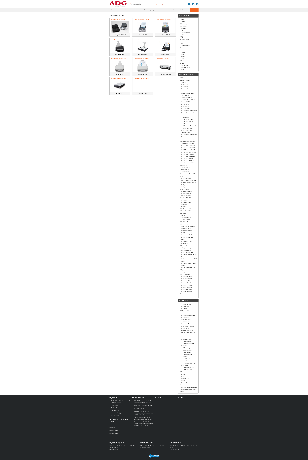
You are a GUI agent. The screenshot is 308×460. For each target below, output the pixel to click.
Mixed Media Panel (186, 195)
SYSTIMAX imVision (188, 158)
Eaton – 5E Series (187, 276)
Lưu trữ (184, 345)
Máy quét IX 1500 (142, 35)
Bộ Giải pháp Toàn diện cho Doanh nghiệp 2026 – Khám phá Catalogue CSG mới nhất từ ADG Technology (143, 413)
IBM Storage (187, 352)
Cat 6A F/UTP (186, 106)
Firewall (185, 382)
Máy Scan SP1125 (142, 74)
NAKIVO (183, 52)
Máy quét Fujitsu (187, 187)
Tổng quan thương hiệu (187, 248)
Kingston (183, 48)
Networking (184, 204)
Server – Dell (184, 224)
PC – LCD (183, 215)
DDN (182, 30)
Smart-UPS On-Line (186, 228)
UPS (184, 376)
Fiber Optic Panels (188, 119)
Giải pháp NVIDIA (185, 311)
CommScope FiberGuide (189, 145)
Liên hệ (181, 10)
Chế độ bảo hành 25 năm (187, 93)
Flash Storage (189, 361)
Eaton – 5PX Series (188, 280)
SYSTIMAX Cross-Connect (189, 152)
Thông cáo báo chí (171, 10)
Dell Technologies (185, 32)
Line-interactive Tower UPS (188, 174)
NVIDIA (183, 56)
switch (182, 385)
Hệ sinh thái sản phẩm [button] (139, 10)
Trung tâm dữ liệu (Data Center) (189, 387)
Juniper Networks (185, 45)
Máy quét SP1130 (119, 74)
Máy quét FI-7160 (165, 35)
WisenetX (185, 91)
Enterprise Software (186, 304)
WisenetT (185, 89)
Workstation (184, 296)
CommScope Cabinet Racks (190, 110)
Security (183, 380)
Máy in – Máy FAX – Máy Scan (188, 180)
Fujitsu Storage (188, 350)
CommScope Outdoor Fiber (188, 141)
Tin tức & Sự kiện (185, 246)
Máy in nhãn (186, 184)
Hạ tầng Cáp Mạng (185, 319)
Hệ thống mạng (185, 321)
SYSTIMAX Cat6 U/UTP (189, 147)
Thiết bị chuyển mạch (186, 230)
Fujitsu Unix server (189, 367)
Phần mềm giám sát (186, 217)
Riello (182, 63)
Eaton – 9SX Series (188, 291)
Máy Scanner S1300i (165, 74)
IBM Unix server (188, 369)
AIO (182, 78)
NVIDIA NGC (186, 317)
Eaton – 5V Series (187, 283)
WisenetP (185, 84)
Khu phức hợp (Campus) (187, 330)
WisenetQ (185, 86)
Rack (184, 374)
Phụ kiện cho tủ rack (188, 252)
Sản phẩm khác (185, 378)
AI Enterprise (186, 313)
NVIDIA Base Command (189, 315)
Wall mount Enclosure (186, 293)
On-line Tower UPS (186, 211)
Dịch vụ (152, 10)
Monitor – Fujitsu (187, 202)
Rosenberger (184, 65)
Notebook (183, 206)
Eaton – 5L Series (187, 278)
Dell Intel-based (188, 341)
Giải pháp (126, 10)
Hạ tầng (185, 308)
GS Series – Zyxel (187, 235)
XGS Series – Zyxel (187, 241)
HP (182, 41)
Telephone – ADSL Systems (190, 139)
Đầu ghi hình (184, 165)
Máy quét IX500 (165, 54)
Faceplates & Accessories (189, 137)
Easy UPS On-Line (185, 167)
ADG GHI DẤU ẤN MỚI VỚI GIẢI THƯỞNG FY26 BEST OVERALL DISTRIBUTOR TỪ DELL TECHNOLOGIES (143, 407)
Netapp (183, 54)
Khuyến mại (194, 10)
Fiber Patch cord (188, 121)
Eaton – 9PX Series (188, 289)
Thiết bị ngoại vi (185, 243)
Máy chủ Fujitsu (187, 178)
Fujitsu (182, 37)
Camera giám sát (185, 80)
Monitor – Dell (186, 200)
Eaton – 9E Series (187, 287)
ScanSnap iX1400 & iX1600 (120, 35)
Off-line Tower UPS (186, 208)
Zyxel (182, 69)
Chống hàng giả (185, 95)
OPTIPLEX (183, 213)
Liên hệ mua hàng (185, 171)
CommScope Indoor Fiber (189, 113)
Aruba (182, 19)
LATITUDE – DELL (187, 193)
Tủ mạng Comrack (186, 250)
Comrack (183, 28)
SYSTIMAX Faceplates (188, 154)
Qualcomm (184, 61)
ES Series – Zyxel (187, 232)
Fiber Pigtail (187, 123)
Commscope (184, 23)
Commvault (184, 26)
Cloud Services (189, 358)
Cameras (183, 82)
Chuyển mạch (186, 337)
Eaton (182, 34)
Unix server (185, 365)
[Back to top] (303, 455)
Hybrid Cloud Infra (190, 363)
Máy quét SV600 (142, 54)
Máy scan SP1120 (142, 93)
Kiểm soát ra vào (185, 169)
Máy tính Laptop (185, 189)
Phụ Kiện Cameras (185, 219)
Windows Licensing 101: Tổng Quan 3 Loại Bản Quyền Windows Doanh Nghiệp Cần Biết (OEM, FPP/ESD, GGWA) (143, 423)
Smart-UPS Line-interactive (188, 226)
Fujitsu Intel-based (189, 343)
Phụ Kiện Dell (184, 222)
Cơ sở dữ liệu (186, 306)
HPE (182, 43)
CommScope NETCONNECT (188, 99)
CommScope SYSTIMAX (187, 143)
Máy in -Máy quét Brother (189, 182)
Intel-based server (187, 339)
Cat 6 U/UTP (186, 104)
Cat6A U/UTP (186, 108)
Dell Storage (187, 348)
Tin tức (160, 10)
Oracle (182, 58)
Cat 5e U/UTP (186, 102)
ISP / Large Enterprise (188, 326)
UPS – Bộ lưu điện (185, 274)
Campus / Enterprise (188, 324)
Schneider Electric (185, 67)
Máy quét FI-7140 (119, 54)
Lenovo (183, 50)
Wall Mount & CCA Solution (189, 163)
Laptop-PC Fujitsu (187, 191)
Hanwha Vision (185, 39)
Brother (183, 21)
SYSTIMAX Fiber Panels (189, 156)
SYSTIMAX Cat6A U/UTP (189, 150)
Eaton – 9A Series (187, 285)
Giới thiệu (117, 10)
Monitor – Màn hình (186, 198)
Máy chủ (183, 176)
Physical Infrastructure (187, 372)
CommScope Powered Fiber (190, 134)
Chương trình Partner (186, 97)
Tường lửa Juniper (185, 272)
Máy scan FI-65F (120, 93)
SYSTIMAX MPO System (189, 160)
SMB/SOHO (186, 328)
